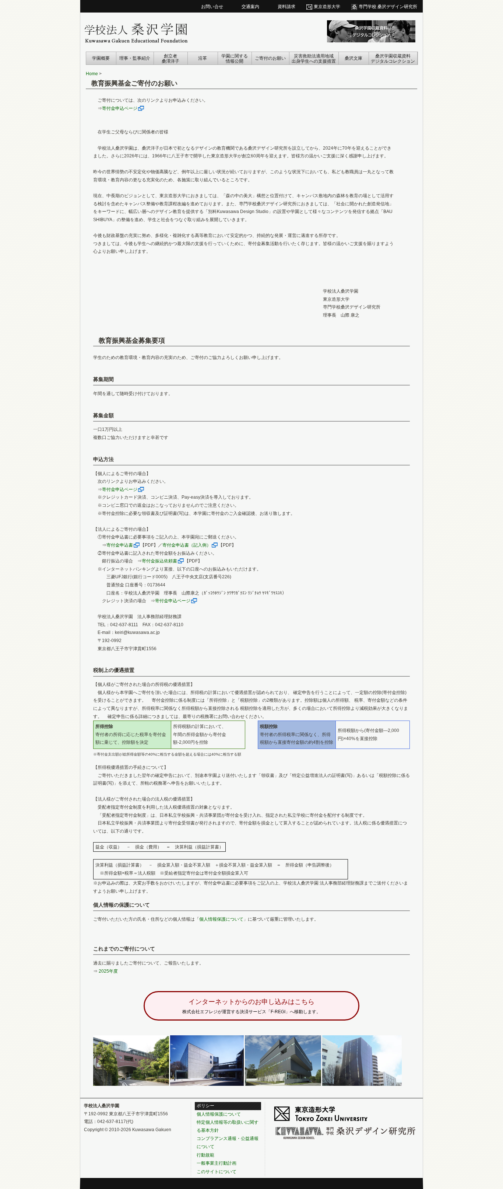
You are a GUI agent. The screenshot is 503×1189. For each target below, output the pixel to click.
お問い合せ (212, 6)
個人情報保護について (221, 919)
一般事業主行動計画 (216, 1163)
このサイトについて (216, 1171)
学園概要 (101, 58)
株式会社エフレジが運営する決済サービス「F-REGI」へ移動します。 (251, 1006)
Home (92, 73)
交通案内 (250, 6)
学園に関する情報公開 (234, 58)
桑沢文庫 (353, 58)
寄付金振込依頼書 (159, 561)
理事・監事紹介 (134, 58)
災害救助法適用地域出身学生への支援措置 (314, 58)
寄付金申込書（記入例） (186, 545)
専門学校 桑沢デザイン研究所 (388, 6)
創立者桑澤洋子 (170, 58)
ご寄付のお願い (270, 58)
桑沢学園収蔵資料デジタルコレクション (393, 58)
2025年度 (108, 971)
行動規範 (205, 1155)
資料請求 (286, 6)
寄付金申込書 (119, 545)
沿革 (202, 58)
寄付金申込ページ (119, 108)
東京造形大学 (327, 6)
